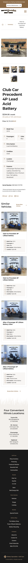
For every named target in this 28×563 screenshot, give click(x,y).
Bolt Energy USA (14, 490)
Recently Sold (14, 467)
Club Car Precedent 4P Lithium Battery (11, 235)
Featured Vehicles (14, 464)
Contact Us (14, 538)
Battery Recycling (14, 527)
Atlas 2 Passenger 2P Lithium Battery (10, 368)
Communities (14, 470)
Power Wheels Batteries (14, 524)
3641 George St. (14, 442)
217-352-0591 (14, 436)
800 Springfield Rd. (14, 419)
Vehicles (14, 498)
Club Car (14, 478)
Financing (14, 461)
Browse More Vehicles (19, 205)
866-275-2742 (14, 546)
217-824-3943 (14, 421)
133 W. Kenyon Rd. (14, 434)
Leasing (14, 505)
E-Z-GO (14, 484)
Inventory (10, 24)
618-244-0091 (14, 429)
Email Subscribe (14, 543)
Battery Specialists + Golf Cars (15, 556)
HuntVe (14, 481)
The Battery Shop (14, 521)
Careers (14, 540)
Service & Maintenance (12, 5)
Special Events (14, 513)
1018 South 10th (14, 427)
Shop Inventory (14, 459)
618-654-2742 (14, 444)
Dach (14, 487)
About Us (14, 535)
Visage (14, 502)
